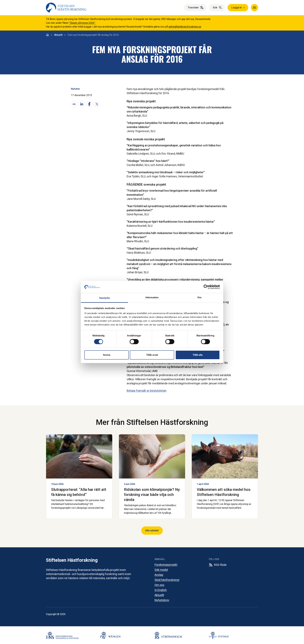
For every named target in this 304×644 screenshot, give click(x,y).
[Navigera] (254, 7)
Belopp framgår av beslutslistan (146, 390)
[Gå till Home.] (47, 34)
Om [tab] (199, 297)
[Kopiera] (74, 104)
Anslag (159, 574)
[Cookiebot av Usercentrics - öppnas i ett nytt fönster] (206, 286)
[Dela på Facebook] (89, 104)
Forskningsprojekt (166, 564)
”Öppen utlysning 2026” (82, 22)
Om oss (159, 585)
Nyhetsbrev (162, 600)
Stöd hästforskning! (167, 579)
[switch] (134, 341)
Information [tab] (152, 297)
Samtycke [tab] (104, 298)
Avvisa (106, 354)
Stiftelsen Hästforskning (72, 560)
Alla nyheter (152, 530)
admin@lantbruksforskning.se (184, 26)
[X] (97, 104)
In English (161, 590)
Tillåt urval (152, 354)
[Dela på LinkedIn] (82, 104)
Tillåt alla (198, 354)
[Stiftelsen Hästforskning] (66, 8)
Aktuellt (159, 595)
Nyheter (75, 88)
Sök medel (161, 569)
